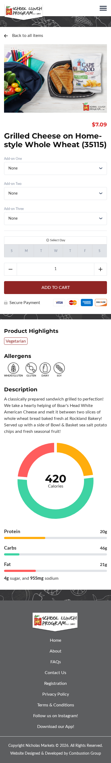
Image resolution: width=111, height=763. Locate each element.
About (55, 651)
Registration (55, 683)
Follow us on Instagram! (55, 716)
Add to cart (55, 287)
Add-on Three (14, 208)
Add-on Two (13, 183)
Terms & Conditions (55, 705)
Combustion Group (85, 753)
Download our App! (55, 726)
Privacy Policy (55, 694)
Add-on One (13, 158)
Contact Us (55, 673)
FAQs (55, 662)
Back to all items (27, 35)
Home (55, 640)
